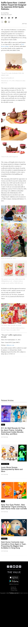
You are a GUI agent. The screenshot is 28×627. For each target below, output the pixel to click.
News (3, 424)
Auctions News (5, 464)
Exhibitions (4, 538)
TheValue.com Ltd (13, 593)
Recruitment (14, 588)
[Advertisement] (14, 375)
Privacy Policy (14, 590)
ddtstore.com (10, 345)
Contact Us (13, 587)
